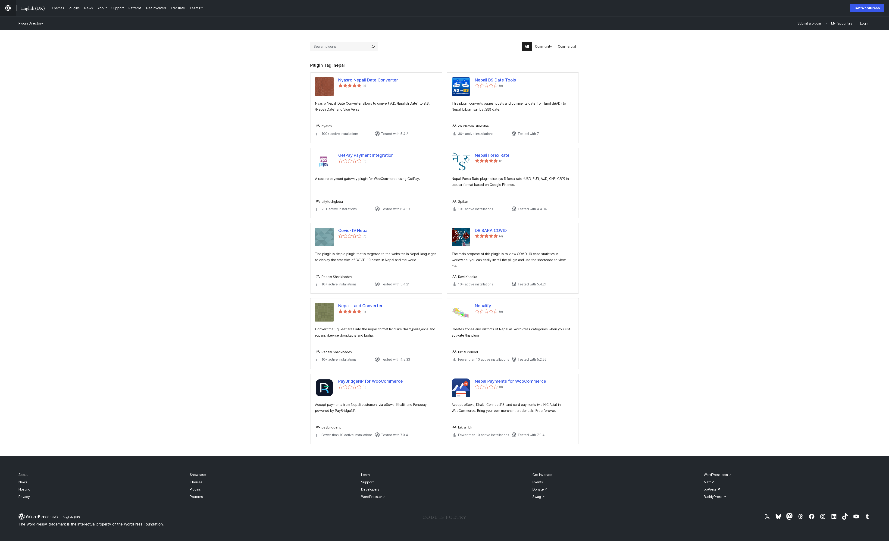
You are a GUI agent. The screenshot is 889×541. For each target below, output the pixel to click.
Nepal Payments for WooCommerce (510, 381)
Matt (709, 482)
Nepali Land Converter (360, 305)
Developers (370, 489)
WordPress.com (718, 475)
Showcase (198, 475)
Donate (540, 489)
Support (367, 482)
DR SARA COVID (491, 230)
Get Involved (542, 475)
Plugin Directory (31, 23)
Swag (538, 497)
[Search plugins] (373, 46)
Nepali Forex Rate (492, 155)
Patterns (196, 497)
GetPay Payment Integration (366, 155)
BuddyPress (715, 497)
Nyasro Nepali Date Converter (368, 80)
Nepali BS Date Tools (495, 80)
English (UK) (71, 517)
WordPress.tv (373, 497)
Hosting (24, 489)
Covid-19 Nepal (353, 230)
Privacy (24, 497)
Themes (196, 482)
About (23, 475)
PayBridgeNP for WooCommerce (370, 381)
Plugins (195, 489)
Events (537, 482)
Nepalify (483, 305)
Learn (365, 475)
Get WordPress (867, 8)
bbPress (712, 489)
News (23, 482)
